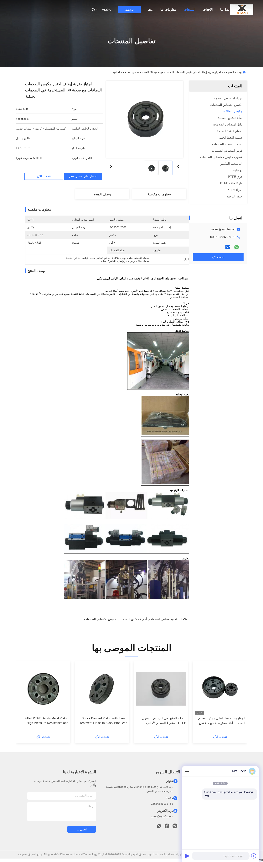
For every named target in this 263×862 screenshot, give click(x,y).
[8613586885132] (159, 827)
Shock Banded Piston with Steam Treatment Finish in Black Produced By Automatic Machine (103, 721)
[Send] (187, 856)
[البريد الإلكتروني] (228, 247)
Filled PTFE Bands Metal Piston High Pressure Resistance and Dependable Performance (46, 721)
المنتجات (189, 9)
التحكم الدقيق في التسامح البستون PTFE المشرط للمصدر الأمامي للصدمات (164, 721)
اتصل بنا (225, 9)
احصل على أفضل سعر (83, 176)
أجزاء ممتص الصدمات (133, 619)
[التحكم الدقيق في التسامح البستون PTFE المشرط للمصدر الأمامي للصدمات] (161, 689)
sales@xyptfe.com (223, 229)
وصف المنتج (102, 194)
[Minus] (187, 771)
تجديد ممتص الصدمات (163, 619)
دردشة (129, 9)
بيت (150, 9)
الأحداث (208, 9)
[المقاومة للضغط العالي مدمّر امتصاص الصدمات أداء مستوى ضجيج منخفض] (220, 689)
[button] (240, 698)
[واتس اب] (237, 247)
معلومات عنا (168, 9)
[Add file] (253, 856)
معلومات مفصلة (159, 194)
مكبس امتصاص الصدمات (100, 619)
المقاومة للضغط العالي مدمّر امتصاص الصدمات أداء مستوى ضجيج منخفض (221, 721)
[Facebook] (167, 827)
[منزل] (241, 9)
